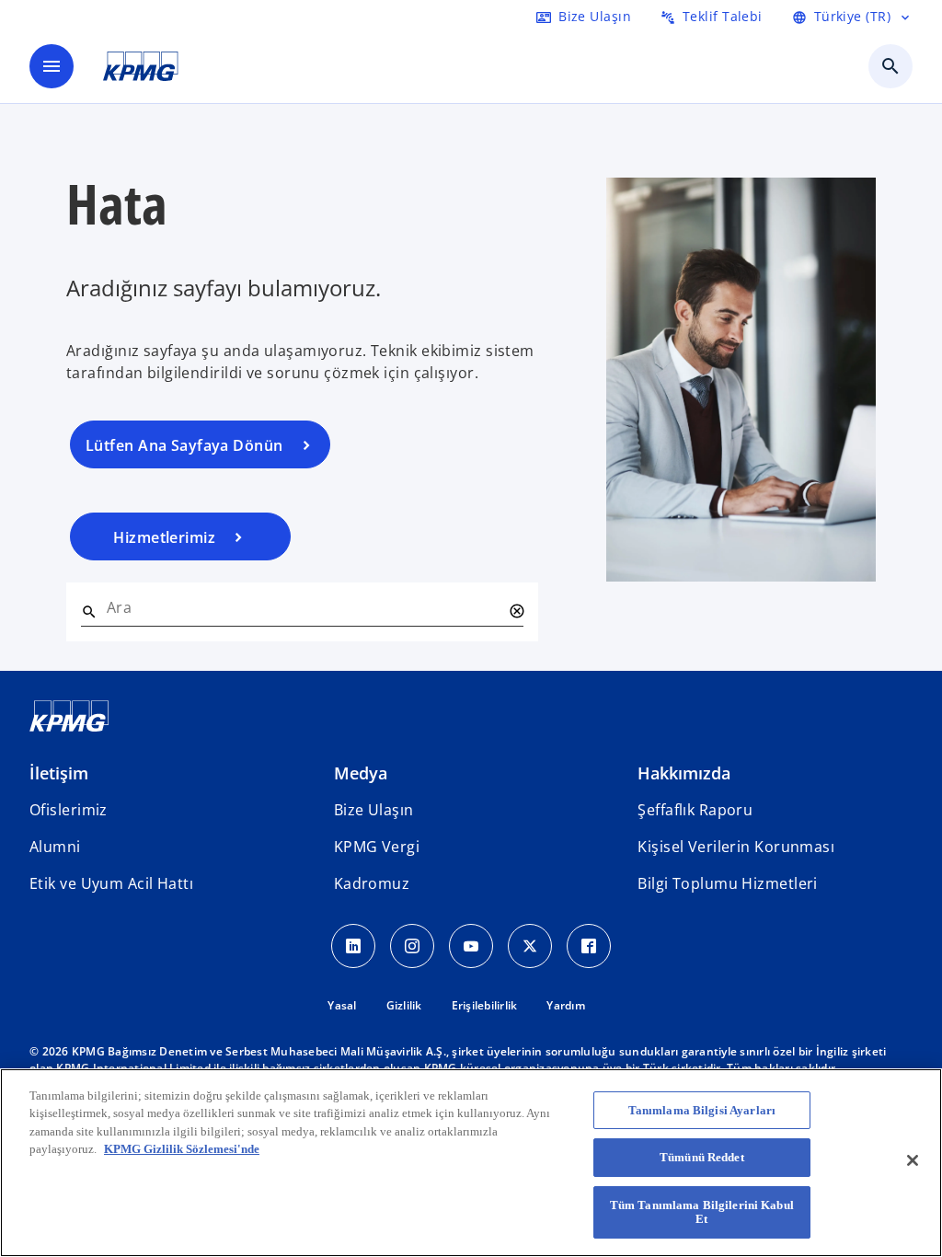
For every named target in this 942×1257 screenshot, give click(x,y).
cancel (516, 611)
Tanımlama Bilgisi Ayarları (701, 1110)
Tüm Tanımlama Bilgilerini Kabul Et (702, 1212)
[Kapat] (912, 1160)
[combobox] (304, 607)
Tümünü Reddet (702, 1157)
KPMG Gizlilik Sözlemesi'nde (181, 1149)
